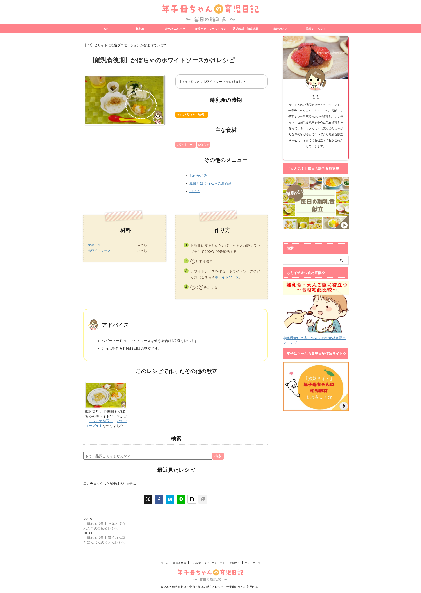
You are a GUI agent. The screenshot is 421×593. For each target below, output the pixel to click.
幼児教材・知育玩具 (245, 28)
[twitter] (148, 499)
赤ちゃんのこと (175, 28)
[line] (181, 499)
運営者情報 (179, 562)
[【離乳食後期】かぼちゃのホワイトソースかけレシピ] (170, 499)
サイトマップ (252, 562)
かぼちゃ (203, 144)
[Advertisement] (316, 479)
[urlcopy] (202, 499)
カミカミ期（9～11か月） (192, 114)
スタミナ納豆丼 (101, 421)
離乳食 (140, 28)
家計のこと (280, 28)
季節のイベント (316, 28)
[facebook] (159, 499)
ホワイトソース (186, 144)
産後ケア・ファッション (210, 28)
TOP (105, 28)
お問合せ (235, 562)
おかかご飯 (198, 175)
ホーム (164, 562)
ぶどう (194, 191)
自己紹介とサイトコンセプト (208, 562)
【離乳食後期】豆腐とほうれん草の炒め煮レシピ (104, 525)
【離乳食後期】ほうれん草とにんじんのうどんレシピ (104, 540)
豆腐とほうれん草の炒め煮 (210, 183)
